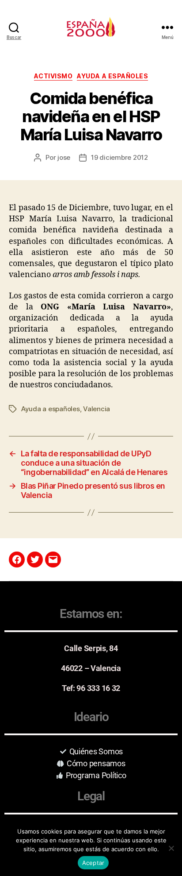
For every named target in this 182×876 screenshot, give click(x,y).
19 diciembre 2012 (119, 157)
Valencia (96, 409)
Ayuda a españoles (112, 76)
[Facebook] (17, 559)
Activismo (53, 76)
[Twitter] (35, 559)
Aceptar (93, 862)
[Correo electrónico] (53, 559)
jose (63, 157)
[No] (171, 848)
